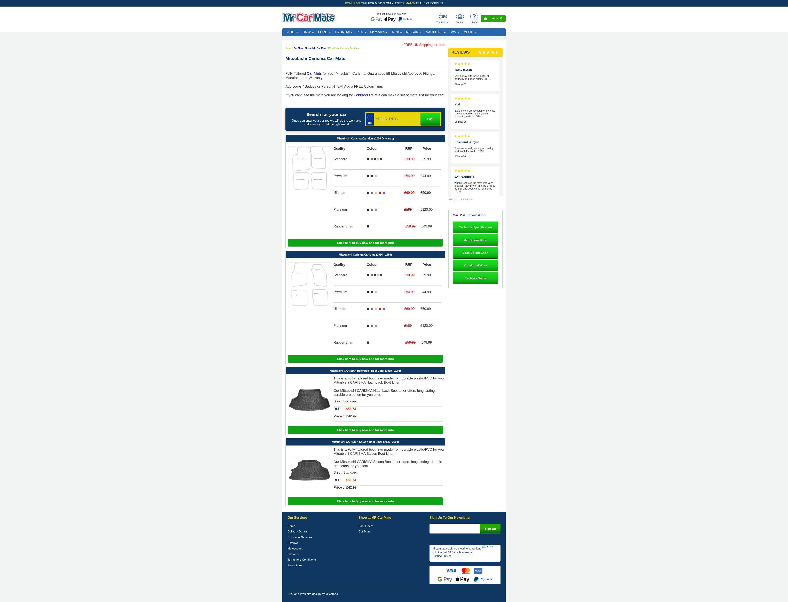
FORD (323, 32)
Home (291, 526)
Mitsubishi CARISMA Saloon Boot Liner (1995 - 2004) (365, 441)
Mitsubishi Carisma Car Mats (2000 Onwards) (365, 138)
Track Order (442, 22)
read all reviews (460, 199)
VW (453, 32)
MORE (468, 32)
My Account (294, 548)
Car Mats (314, 73)
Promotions (294, 565)
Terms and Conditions (301, 559)
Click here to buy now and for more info (365, 242)
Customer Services (299, 537)
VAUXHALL (434, 32)
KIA (360, 32)
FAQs (475, 22)
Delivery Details (297, 531)
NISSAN (412, 32)
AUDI (291, 32)
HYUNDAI (342, 32)
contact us (364, 95)
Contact (460, 22)
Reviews (292, 542)
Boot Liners (365, 526)
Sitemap (292, 554)
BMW (307, 32)
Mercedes (377, 32)
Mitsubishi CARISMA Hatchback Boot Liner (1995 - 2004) (365, 370)
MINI (395, 32)
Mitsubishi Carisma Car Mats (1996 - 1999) (365, 254)
